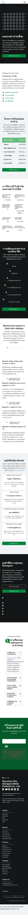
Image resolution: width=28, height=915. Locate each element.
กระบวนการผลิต (9, 95)
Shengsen (15, 895)
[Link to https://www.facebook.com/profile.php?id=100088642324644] (2, 789)
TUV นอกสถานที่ (18, 470)
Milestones (4, 870)
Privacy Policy (7, 897)
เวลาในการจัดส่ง (9, 98)
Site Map (22, 897)
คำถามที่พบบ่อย (9, 101)
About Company (6, 864)
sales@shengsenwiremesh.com (13, 793)
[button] (14, 653)
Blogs (3, 817)
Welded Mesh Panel (7, 849)
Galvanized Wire (6, 834)
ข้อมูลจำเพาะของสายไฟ (11, 92)
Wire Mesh (11, 900)
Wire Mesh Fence (6, 836)
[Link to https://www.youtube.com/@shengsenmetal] (5, 789)
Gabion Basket (5, 847)
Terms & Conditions (15, 897)
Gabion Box (5, 831)
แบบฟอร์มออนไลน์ (13, 658)
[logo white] (6, 778)
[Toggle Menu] (24, 2)
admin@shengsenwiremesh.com (10, 885)
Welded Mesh (5, 833)
